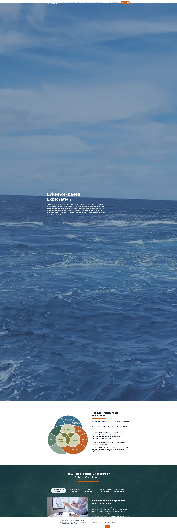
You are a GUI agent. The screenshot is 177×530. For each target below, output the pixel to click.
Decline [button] (113, 526)
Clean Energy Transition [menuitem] (69, 2)
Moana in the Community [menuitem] (111, 2)
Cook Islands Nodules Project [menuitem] (84, 2)
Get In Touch (125, 2)
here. (113, 454)
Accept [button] (107, 526)
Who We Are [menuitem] (99, 2)
